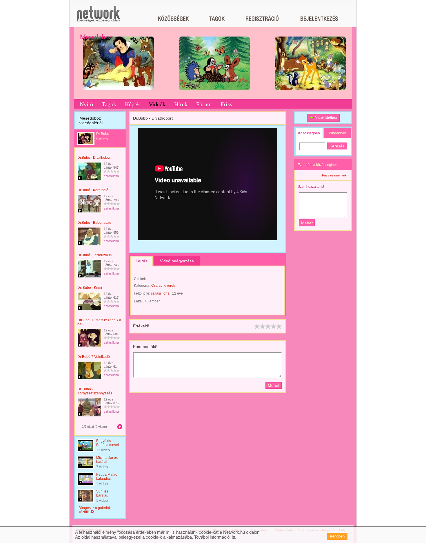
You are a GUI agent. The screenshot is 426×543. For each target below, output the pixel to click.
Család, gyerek (163, 286)
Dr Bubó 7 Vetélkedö (93, 357)
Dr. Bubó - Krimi (89, 288)
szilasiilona (111, 176)
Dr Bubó (102, 134)
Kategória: (142, 286)
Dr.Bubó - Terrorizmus (94, 255)
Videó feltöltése (326, 118)
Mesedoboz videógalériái (91, 120)
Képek (132, 104)
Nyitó (86, 104)
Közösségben (309, 133)
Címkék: (140, 279)
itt (233, 537)
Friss (226, 104)
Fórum (204, 104)
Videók (157, 104)
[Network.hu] (98, 16)
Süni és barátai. (102, 493)
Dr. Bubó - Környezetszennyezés (94, 391)
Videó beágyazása (177, 261)
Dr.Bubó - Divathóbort (94, 158)
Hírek (180, 104)
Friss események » (335, 175)
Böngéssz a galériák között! (95, 510)
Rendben (337, 536)
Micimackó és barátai (107, 460)
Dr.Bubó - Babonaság (94, 223)
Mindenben (337, 133)
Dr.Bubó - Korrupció (92, 190)
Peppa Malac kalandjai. (106, 476)
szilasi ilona (160, 293)
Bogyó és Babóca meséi (107, 443)
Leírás (141, 261)
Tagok (109, 104)
